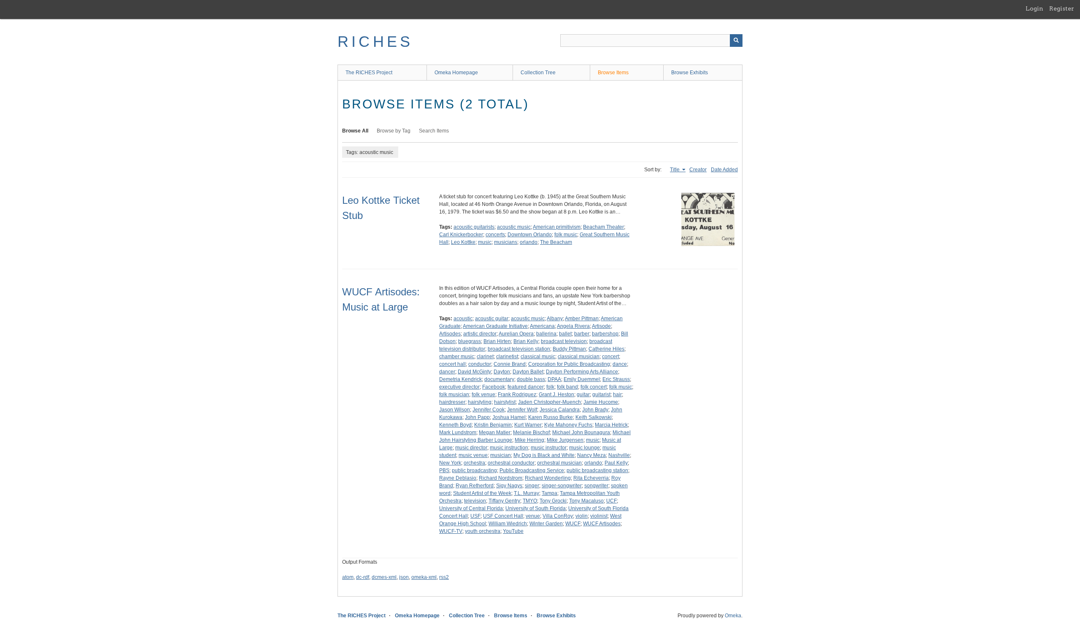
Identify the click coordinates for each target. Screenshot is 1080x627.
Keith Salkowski (593, 417)
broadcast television (564, 341)
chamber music (456, 356)
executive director (459, 387)
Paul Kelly (616, 463)
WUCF (572, 524)
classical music (538, 356)
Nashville (619, 455)
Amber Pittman (582, 319)
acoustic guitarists (474, 227)
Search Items (434, 131)
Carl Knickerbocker (461, 235)
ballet (565, 334)
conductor (479, 364)
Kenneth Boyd (455, 425)
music (484, 242)
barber (581, 334)
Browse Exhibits (689, 73)
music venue (473, 455)
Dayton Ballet (528, 372)
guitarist (601, 394)
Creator (698, 170)
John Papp (477, 417)
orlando (528, 242)
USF (475, 516)
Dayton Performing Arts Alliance (582, 372)
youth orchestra (482, 531)
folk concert (593, 387)
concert (610, 356)
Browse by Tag (393, 131)
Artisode (601, 326)
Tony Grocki (553, 501)
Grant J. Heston (556, 394)
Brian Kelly (525, 341)
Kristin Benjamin (493, 425)
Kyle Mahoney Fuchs (568, 425)
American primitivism (556, 227)
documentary (499, 379)
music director (471, 448)
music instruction (509, 448)
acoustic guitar (491, 319)
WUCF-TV (450, 531)
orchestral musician (559, 463)
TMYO (530, 501)
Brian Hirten (497, 341)
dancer (447, 372)
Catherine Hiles (606, 349)
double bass (531, 379)
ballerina (546, 334)
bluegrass (469, 341)
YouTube (513, 531)
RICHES (375, 41)
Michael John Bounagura (581, 432)
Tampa (549, 493)
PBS (444, 470)
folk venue (483, 394)
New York (450, 463)
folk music (565, 235)
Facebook (493, 387)
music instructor (549, 448)
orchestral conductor (511, 463)
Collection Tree (538, 73)
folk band (567, 387)
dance (620, 364)
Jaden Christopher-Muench (549, 402)
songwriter (596, 486)
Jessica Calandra (560, 410)
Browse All (355, 131)
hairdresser (452, 402)
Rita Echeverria (591, 478)
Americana (542, 326)
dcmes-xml (384, 577)
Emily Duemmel (582, 379)
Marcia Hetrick (611, 425)
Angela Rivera (573, 326)
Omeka (733, 616)
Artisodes (450, 334)
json (404, 577)
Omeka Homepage (456, 73)
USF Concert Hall (503, 516)
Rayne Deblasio (457, 478)
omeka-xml (424, 577)
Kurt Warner (528, 425)
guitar (583, 394)
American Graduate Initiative (495, 326)
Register (1061, 8)
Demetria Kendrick (460, 379)
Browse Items (613, 73)
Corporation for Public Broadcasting (569, 364)
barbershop (605, 334)
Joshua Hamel (509, 417)
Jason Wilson (454, 410)
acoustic (463, 319)
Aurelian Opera (516, 334)
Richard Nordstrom (500, 478)
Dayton (502, 372)
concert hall (452, 364)
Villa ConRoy (558, 516)
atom (348, 577)
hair (617, 394)
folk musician (454, 394)
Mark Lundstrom (457, 432)
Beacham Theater (603, 227)
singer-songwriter (562, 486)
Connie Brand (510, 364)
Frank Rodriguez (517, 394)
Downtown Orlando (530, 235)
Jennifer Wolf (522, 410)
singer (532, 486)
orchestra (474, 463)
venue (533, 516)
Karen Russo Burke (550, 417)
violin (581, 516)
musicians (505, 242)
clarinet (485, 356)
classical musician (578, 356)
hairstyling (479, 402)
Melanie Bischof (531, 432)
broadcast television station (519, 349)
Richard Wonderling (548, 478)
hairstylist (505, 402)
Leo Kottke (463, 242)
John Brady (595, 410)
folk (550, 387)
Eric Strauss (616, 379)
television (475, 501)
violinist (599, 516)
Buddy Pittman (569, 349)
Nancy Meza (591, 455)
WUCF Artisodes (602, 524)
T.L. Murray (526, 493)
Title (675, 170)
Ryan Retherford (475, 486)
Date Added (724, 170)
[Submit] (736, 40)
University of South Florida (535, 508)
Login (1034, 8)
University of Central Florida (471, 508)
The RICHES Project (369, 73)
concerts (495, 235)
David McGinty (474, 372)
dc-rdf (362, 577)
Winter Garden (546, 524)
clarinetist (507, 356)
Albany (555, 319)
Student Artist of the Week (482, 493)
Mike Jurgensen (565, 440)
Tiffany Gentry (504, 501)
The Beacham (556, 242)
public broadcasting (474, 470)
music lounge (584, 448)
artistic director (480, 334)
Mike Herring (529, 440)
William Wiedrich (508, 524)
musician (500, 455)
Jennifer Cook (488, 410)
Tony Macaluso (586, 501)
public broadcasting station (597, 470)
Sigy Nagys (509, 486)
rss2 (444, 577)
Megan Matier (494, 432)
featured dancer (526, 387)
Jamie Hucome (600, 402)
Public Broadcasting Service (532, 470)
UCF (611, 501)
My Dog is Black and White (544, 455)
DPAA (554, 379)
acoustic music (514, 227)
